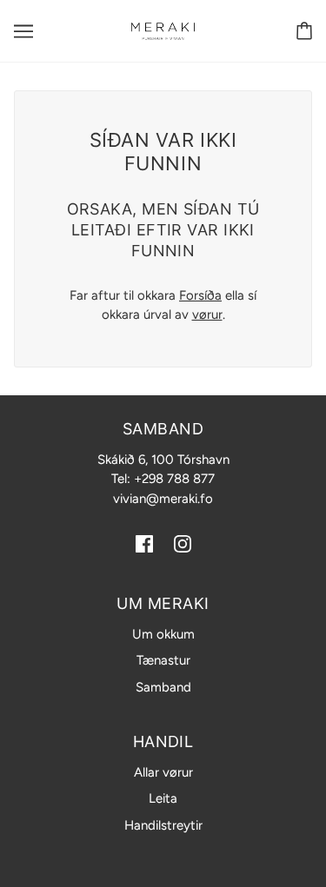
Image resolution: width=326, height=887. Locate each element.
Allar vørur (163, 772)
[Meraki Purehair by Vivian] (163, 30)
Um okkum (163, 634)
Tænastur (163, 660)
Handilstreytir (163, 825)
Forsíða (200, 295)
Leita (163, 798)
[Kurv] (304, 31)
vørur (207, 314)
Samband (163, 687)
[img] (144, 542)
